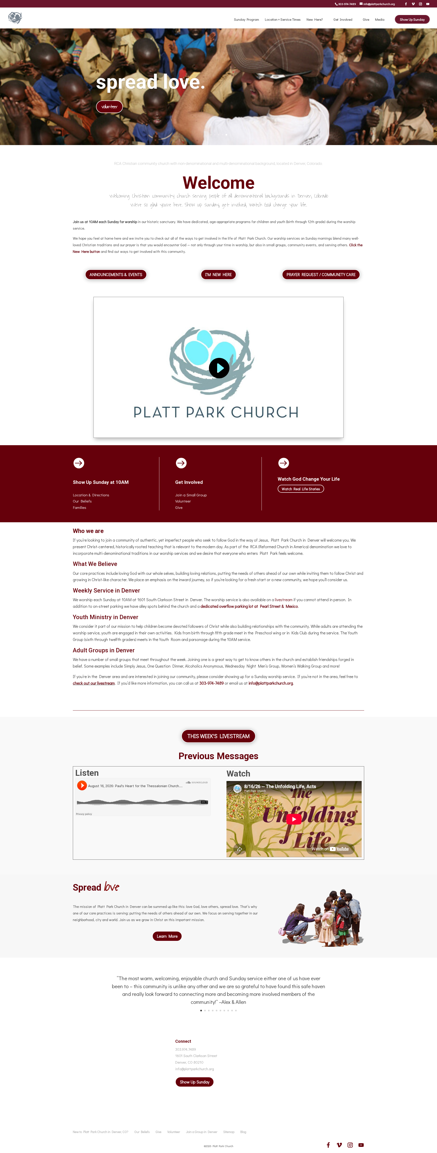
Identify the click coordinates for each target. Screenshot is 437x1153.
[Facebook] (405, 3)
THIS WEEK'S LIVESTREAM (218, 735)
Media (379, 20)
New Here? (315, 20)
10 (236, 1010)
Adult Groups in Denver (104, 650)
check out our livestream (94, 683)
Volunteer (183, 501)
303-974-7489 (347, 4)
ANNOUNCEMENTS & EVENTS (116, 274)
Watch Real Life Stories (301, 488)
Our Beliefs (142, 1132)
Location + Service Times (283, 20)
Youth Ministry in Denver (105, 617)
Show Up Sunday (412, 19)
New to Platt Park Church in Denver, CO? (100, 1132)
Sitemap (228, 1132)
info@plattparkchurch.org (271, 683)
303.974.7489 (185, 1049)
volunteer (109, 107)
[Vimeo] (413, 3)
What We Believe (95, 563)
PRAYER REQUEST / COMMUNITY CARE (321, 274)
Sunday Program (246, 20)
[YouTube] (427, 3)
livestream (283, 599)
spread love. (151, 81)
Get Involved (342, 20)
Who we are (88, 531)
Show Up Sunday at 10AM (101, 482)
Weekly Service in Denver (106, 590)
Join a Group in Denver (201, 1132)
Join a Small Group (191, 494)
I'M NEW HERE (218, 274)
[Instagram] (420, 3)
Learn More (167, 936)
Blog (243, 1132)
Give (366, 20)
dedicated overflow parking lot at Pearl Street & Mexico (249, 606)
